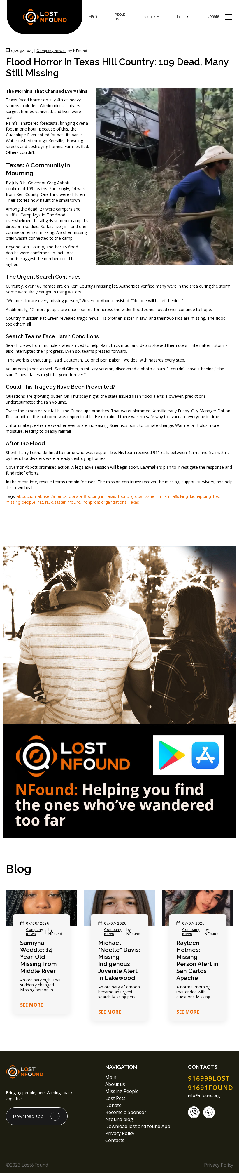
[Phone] (194, 1112)
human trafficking (172, 496)
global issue (142, 496)
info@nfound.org (204, 1096)
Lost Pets (115, 1098)
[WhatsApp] (209, 1112)
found (123, 496)
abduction (26, 496)
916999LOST (209, 1078)
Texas (134, 502)
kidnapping (200, 496)
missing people (20, 502)
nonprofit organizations (104, 502)
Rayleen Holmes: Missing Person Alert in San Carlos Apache (197, 960)
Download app (28, 1116)
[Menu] (228, 17)
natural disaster (51, 502)
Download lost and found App (137, 1126)
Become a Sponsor (125, 1112)
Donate (213, 16)
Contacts (114, 1140)
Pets (183, 17)
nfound (74, 502)
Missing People (122, 1091)
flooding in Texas (100, 496)
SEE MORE (31, 1004)
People (151, 17)
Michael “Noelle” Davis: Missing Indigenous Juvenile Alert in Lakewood (119, 960)
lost (216, 496)
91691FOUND (210, 1087)
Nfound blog (119, 1119)
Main (92, 16)
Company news (34, 932)
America (59, 496)
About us (120, 16)
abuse (43, 496)
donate (75, 496)
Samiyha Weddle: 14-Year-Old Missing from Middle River (38, 956)
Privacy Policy (120, 1133)
